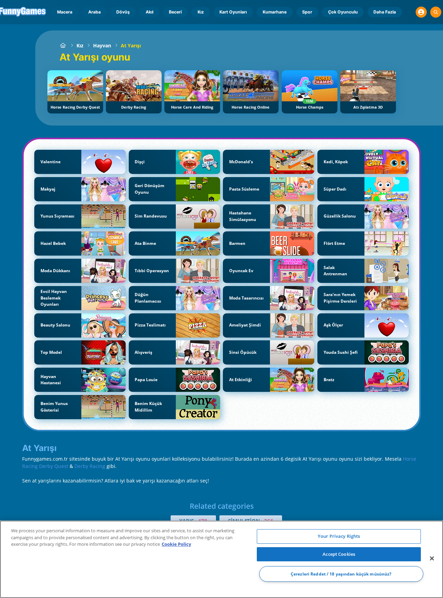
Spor (307, 12)
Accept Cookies (339, 554)
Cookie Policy (176, 544)
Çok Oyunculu (343, 12)
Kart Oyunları (233, 12)
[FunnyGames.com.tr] (63, 45)
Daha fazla (384, 12)
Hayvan (102, 45)
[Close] (432, 558)
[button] (421, 12)
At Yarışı (131, 45)
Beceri (175, 12)
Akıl (149, 12)
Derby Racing (89, 466)
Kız (201, 12)
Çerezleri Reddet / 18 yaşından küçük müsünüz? (341, 574)
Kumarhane (275, 12)
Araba (94, 12)
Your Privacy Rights (339, 536)
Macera (64, 12)
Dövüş (123, 12)
